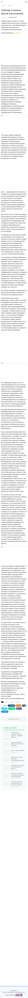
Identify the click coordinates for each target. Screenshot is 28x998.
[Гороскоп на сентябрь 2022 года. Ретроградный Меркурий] (7, 759)
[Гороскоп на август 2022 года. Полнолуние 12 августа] (7, 767)
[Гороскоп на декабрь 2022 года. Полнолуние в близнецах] (7, 744)
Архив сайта (14, 990)
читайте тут (17, 33)
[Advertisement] (14, 49)
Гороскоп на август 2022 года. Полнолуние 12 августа (17, 767)
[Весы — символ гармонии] (7, 752)
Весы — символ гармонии (17, 750)
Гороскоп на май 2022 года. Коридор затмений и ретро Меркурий (17, 775)
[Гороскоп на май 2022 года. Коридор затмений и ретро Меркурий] (7, 775)
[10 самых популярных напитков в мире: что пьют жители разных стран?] (7, 783)
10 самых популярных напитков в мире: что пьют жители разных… (17, 783)
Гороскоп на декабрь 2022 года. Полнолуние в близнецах (17, 744)
